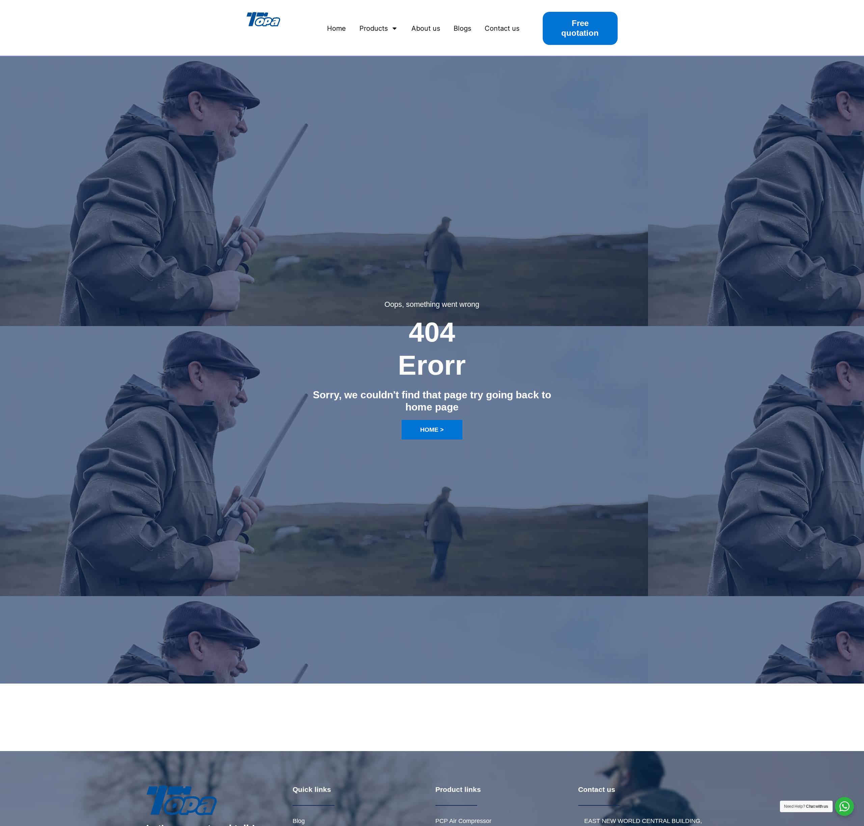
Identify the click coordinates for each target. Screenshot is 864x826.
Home (336, 28)
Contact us (502, 28)
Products (373, 28)
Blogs (462, 28)
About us (425, 28)
